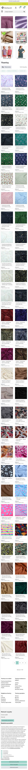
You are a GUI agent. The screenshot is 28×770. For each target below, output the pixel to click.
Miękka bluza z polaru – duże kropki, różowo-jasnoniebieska (7, 518)
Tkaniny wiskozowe (6, 684)
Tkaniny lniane (4, 682)
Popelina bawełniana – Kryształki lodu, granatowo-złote (21, 303)
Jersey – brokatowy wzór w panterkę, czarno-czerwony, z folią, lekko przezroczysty (6, 323)
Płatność (3, 717)
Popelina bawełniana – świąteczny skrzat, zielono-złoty (21, 108)
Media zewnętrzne (7, 754)
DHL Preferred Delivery (8, 756)
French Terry (18, 686)
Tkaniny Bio (22, 70)
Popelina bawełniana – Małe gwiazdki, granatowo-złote (7, 147)
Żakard (17, 699)
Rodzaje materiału (12, 70)
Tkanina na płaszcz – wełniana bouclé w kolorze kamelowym (20, 381)
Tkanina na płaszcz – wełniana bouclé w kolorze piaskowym (6, 401)
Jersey (17, 682)
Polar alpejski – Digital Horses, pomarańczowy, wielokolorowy (7, 459)
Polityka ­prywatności (15, 748)
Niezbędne (5, 750)
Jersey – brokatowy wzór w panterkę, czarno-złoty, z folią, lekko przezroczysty (6, 342)
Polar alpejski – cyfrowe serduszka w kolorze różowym (20, 459)
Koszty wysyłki (4, 714)
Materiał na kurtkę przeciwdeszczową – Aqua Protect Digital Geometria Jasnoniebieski (20, 206)
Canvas (3, 697)
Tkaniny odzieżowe (20, 700)
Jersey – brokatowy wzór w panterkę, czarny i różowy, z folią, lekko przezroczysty (7, 362)
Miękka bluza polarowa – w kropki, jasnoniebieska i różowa (21, 498)
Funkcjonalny (6, 757)
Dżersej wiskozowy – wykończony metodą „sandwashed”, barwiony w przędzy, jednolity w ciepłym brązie (6, 615)
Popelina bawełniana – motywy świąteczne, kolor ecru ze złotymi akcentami (7, 186)
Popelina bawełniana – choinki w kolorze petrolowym (21, 147)
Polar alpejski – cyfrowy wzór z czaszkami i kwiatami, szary (6, 440)
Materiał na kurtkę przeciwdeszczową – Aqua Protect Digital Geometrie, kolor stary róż (7, 206)
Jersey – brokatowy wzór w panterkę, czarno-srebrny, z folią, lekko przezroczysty (21, 342)
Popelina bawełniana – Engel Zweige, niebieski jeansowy (7, 108)
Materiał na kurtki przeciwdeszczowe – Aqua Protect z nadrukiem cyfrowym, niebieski (21, 89)
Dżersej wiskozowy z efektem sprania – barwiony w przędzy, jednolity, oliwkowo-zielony (20, 635)
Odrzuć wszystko (14, 764)
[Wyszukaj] (24, 11)
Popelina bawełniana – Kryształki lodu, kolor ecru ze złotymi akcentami (7, 303)
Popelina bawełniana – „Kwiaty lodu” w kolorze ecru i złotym (7, 284)
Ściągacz (17, 687)
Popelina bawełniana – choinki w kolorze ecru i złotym (7, 264)
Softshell (3, 700)
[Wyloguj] (16, 7)
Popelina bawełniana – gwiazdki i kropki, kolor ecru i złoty (7, 245)
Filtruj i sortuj (7, 67)
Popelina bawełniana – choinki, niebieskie (21, 167)
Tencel (16, 695)
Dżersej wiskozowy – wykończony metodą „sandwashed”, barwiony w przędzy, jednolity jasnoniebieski (21, 479)
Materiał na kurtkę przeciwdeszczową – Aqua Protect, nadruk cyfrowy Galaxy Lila (6, 89)
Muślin (2, 687)
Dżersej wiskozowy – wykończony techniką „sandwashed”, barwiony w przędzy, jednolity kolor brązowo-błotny (6, 596)
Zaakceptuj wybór (14, 767)
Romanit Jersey (19, 689)
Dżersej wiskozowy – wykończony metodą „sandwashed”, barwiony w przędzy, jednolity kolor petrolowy (20, 596)
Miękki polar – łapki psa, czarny (7, 479)
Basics (3, 70)
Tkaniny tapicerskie (6, 702)
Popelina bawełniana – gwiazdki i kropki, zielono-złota (21, 225)
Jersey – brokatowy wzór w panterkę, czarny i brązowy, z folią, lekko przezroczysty (20, 362)
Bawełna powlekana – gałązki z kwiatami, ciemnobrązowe (7, 557)
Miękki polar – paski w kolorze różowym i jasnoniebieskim (20, 518)
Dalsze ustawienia (5, 759)
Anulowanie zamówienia (7, 720)
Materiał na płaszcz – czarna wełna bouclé (20, 401)
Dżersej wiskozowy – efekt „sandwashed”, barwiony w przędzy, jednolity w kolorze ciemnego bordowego (21, 654)
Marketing (5, 753)
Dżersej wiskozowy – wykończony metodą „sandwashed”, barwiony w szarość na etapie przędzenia (21, 615)
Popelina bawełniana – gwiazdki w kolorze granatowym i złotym (21, 264)
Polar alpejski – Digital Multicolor (21, 440)
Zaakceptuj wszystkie (14, 761)
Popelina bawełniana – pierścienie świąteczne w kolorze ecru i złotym (21, 128)
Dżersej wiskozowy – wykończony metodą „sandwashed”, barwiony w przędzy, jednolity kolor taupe (6, 576)
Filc (2, 695)
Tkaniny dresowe (5, 686)
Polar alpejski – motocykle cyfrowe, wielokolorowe (20, 420)
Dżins (16, 684)
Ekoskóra (3, 699)
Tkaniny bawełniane (6, 681)
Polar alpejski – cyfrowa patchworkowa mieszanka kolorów (20, 537)
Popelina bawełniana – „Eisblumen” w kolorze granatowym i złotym (21, 284)
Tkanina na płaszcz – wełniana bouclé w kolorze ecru (6, 381)
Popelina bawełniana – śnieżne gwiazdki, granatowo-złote (7, 128)
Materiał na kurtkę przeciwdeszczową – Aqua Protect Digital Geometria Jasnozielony (20, 186)
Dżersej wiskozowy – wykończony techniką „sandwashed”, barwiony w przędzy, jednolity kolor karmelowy (6, 498)
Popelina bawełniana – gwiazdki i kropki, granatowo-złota (7, 225)
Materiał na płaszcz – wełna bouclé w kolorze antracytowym (7, 420)
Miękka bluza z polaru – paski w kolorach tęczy (7, 537)
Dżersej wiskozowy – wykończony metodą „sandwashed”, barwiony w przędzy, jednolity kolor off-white (6, 654)
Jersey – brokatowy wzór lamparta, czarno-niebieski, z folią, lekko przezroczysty (20, 323)
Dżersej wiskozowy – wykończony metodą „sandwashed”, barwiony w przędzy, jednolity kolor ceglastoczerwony (20, 576)
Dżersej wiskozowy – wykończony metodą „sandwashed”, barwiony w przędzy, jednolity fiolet (6, 635)
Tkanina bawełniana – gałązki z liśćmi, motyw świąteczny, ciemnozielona (21, 557)
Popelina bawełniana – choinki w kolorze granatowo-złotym (21, 245)
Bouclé (17, 697)
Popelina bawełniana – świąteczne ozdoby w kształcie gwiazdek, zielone (7, 167)
